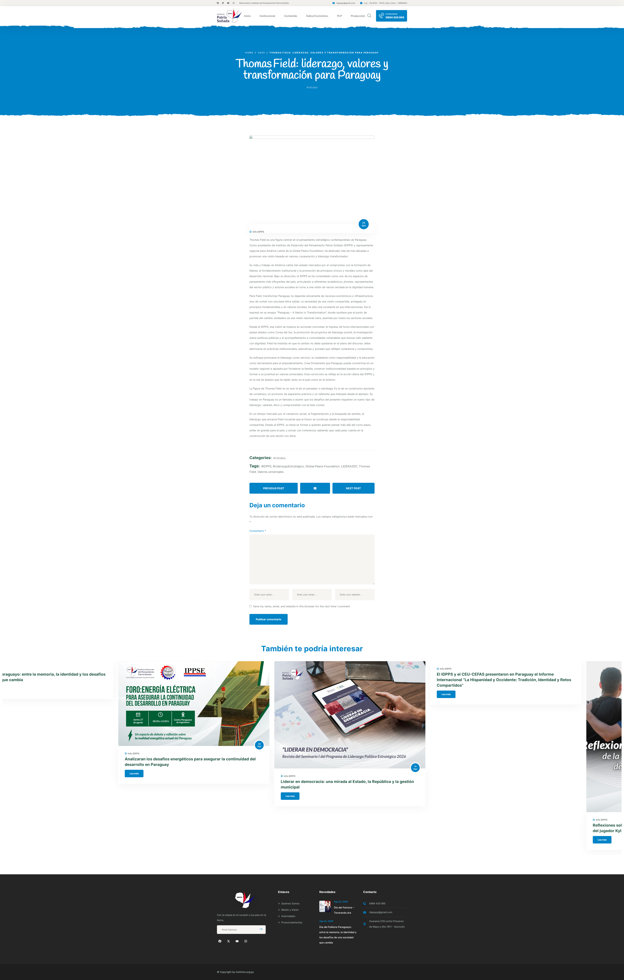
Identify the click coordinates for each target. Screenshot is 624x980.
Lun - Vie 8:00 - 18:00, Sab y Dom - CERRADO (385, 3)
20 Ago (143, 745)
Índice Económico (317, 16)
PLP (339, 16)
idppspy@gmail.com (345, 3)
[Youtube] (237, 941)
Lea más (18, 773)
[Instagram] (246, 941)
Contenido (290, 16)
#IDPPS (266, 466)
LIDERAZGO (349, 466)
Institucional (267, 16)
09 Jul (611, 811)
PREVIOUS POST (273, 488)
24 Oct (364, 224)
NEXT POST (353, 488)
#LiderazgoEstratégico (288, 466)
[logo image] (229, 16)
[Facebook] (220, 941)
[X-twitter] (228, 941)
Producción (358, 16)
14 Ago (299, 767)
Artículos (312, 87)
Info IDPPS (258, 232)
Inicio (247, 16)
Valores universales (270, 472)
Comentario (257, 530)
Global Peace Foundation (323, 466)
